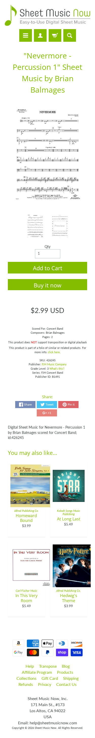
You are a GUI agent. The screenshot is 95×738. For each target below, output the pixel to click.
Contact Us (66, 684)
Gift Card (50, 678)
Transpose (48, 666)
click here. (54, 352)
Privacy (44, 684)
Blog (66, 666)
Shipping (71, 678)
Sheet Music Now (45, 727)
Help (30, 666)
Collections (26, 678)
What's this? (56, 368)
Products (65, 672)
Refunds (25, 684)
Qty (47, 247)
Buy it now (47, 285)
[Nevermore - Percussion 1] (35, 226)
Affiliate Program (37, 672)
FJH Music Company (54, 364)
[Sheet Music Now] (47, 15)
